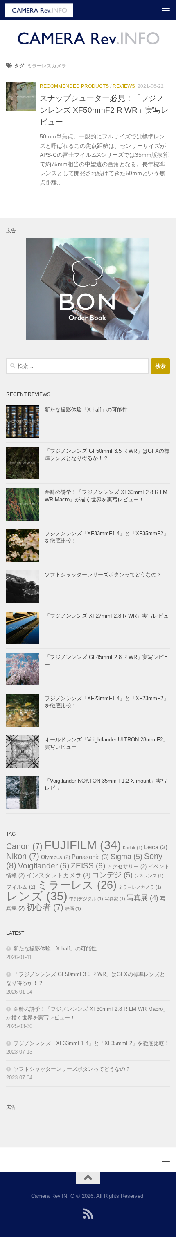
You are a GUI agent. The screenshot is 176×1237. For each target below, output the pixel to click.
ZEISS (88, 865)
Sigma (126, 856)
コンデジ (112, 875)
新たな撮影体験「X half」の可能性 (86, 410)
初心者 (44, 907)
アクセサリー (127, 866)
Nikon (22, 856)
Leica (155, 846)
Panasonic (90, 856)
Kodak (132, 847)
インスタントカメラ (58, 875)
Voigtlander (43, 865)
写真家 (115, 898)
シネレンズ (149, 875)
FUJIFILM (82, 845)
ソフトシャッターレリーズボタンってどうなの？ (103, 575)
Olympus (55, 857)
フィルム (20, 887)
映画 (73, 908)
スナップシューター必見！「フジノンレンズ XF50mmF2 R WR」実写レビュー (104, 109)
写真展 (142, 898)
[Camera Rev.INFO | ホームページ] (50, 10)
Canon (24, 846)
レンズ (37, 896)
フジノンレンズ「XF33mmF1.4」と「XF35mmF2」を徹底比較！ (91, 1043)
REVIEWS (124, 86)
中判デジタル (86, 898)
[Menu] (166, 10)
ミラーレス (77, 885)
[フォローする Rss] (88, 1213)
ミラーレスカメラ (139, 887)
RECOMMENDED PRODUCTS (74, 86)
